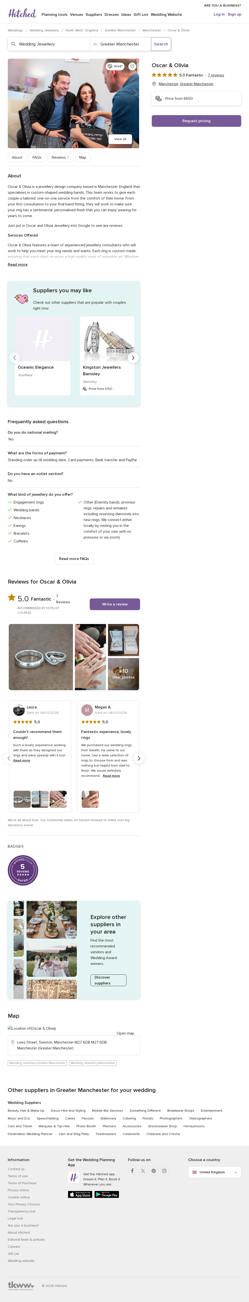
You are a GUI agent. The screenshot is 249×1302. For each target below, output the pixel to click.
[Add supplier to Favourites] (132, 66)
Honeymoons (194, 1126)
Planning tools (55, 14)
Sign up (234, 14)
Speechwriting (48, 1118)
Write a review (115, 604)
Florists (147, 1118)
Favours (88, 1118)
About (17, 157)
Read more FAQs (74, 558)
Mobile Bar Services (107, 1111)
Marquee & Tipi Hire (54, 1126)
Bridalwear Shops (180, 1111)
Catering (129, 1118)
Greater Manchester (121, 30)
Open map (125, 1033)
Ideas (126, 14)
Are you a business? (23, 1225)
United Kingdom (212, 1172)
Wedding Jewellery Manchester (93, 1063)
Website (166, 14)
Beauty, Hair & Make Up (26, 1111)
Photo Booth (86, 1126)
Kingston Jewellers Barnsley (102, 370)
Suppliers (94, 14)
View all (120, 139)
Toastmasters (106, 1134)
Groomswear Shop (162, 1126)
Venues (76, 14)
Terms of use (18, 1176)
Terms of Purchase (22, 1183)
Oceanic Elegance (36, 367)
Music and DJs (19, 1118)
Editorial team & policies (26, 1240)
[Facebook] (132, 1170)
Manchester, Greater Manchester (186, 84)
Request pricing (196, 121)
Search (161, 44)
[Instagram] (164, 1170)
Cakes (70, 1118)
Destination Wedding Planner (30, 1134)
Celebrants (131, 1134)
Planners (109, 1126)
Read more (17, 264)
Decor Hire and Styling (68, 1111)
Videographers (200, 1118)
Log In (219, 14)
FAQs (37, 157)
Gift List (140, 14)
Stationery (108, 1118)
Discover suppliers (103, 980)
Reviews (60, 157)
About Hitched (19, 1232)
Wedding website (21, 1261)
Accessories (132, 1126)
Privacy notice (18, 1190)
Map (82, 157)
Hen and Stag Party (74, 1134)
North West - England (82, 30)
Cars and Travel (20, 1126)
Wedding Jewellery (45, 30)
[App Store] (80, 1197)
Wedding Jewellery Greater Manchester (37, 1063)
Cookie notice (19, 1197)
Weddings (16, 30)
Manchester (152, 30)
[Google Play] (106, 1197)
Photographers (171, 1118)
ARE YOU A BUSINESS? (222, 5)
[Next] (133, 357)
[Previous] (14, 357)
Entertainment (211, 1111)
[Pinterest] (153, 1170)
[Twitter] (143, 1170)
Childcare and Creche (163, 1134)
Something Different (145, 1111)
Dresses (112, 14)
